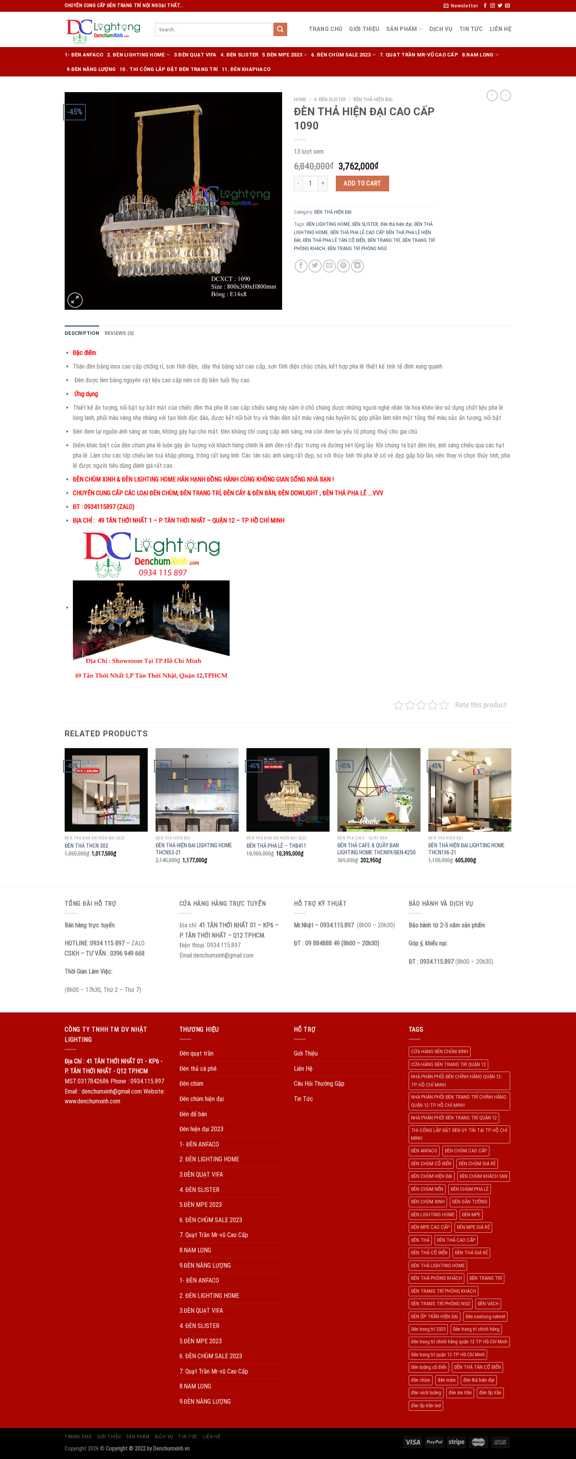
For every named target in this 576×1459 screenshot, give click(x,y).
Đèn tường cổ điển (429, 1367)
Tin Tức (471, 29)
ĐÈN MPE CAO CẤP (430, 1227)
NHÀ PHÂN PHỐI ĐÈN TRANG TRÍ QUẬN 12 (454, 1118)
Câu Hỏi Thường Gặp (319, 1083)
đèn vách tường (426, 1392)
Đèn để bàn (193, 1114)
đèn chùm (420, 1380)
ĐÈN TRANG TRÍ (384, 240)
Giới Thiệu (364, 29)
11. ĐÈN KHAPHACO (246, 69)
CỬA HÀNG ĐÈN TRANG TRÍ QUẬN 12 (448, 1064)
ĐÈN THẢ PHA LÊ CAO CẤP (357, 232)
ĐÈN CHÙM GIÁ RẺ (477, 1163)
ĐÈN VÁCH (488, 1303)
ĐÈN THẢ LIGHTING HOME (438, 1265)
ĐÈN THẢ (420, 1240)
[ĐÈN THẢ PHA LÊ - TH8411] (288, 789)
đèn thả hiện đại (396, 224)
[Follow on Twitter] (500, 6)
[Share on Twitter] (315, 266)
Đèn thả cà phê (198, 1068)
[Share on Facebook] (301, 266)
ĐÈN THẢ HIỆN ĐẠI (373, 99)
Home (300, 99)
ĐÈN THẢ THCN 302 (86, 846)
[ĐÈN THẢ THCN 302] (106, 789)
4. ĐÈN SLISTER (240, 55)
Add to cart (362, 183)
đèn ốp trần (490, 1392)
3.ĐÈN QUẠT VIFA (195, 55)
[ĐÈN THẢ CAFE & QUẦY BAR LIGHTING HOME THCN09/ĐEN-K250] (378, 789)
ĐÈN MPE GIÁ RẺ (473, 1227)
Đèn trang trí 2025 (428, 1329)
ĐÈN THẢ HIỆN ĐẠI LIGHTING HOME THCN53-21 (194, 849)
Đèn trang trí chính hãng (476, 1329)
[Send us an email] (507, 6)
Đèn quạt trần (196, 1053)
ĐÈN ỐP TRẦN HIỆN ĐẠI (434, 1316)
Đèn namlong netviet (485, 1316)
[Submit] (280, 29)
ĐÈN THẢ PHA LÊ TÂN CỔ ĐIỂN (334, 240)
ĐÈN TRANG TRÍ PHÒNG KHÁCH (443, 1291)
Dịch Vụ (440, 29)
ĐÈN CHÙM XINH (428, 1202)
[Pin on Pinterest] (343, 266)
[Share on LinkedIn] (357, 266)
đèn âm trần (460, 1392)
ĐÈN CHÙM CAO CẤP (466, 1151)
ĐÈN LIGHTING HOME (328, 224)
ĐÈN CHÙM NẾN (427, 1189)
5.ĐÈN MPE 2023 (282, 55)
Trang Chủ (325, 29)
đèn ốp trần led (426, 1405)
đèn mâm (447, 1380)
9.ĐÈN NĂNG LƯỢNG (91, 69)
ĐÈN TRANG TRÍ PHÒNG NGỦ (357, 248)
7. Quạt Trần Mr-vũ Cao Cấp (419, 55)
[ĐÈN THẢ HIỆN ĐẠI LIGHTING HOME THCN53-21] (197, 789)
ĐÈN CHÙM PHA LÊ (470, 1189)
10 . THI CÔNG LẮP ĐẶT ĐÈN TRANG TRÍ (169, 69)
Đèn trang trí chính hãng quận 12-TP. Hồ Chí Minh (459, 1342)
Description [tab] (82, 333)
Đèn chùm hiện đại (201, 1099)
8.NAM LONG (478, 55)
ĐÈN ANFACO (424, 1151)
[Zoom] (75, 300)
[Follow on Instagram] (492, 6)
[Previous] (65, 816)
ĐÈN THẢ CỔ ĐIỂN (429, 1253)
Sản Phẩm (401, 29)
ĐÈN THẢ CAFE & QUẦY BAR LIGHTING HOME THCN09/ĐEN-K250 (376, 849)
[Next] (511, 816)
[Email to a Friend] (329, 266)
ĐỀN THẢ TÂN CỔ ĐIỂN (477, 1367)
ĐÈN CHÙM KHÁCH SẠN (483, 1176)
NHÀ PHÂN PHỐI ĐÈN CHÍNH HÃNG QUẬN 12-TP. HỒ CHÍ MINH (456, 1080)
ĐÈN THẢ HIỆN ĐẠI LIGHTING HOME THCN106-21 (466, 849)
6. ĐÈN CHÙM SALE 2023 (340, 55)
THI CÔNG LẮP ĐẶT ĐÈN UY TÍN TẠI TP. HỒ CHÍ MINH (459, 1134)
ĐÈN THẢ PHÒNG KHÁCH (436, 1278)
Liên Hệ (500, 29)
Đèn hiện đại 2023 (201, 1129)
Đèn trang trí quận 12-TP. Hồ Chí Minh (448, 1354)
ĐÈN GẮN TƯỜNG (469, 1202)
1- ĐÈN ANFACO (84, 55)
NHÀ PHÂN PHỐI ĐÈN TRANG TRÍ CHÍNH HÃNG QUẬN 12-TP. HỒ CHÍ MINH (458, 1101)
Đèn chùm (191, 1083)
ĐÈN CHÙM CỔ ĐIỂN (431, 1163)
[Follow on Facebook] (485, 6)
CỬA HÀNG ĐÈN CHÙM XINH (439, 1051)
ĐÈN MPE (471, 1214)
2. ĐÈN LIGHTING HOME (136, 55)
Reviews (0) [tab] (119, 333)
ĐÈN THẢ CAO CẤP (456, 1240)
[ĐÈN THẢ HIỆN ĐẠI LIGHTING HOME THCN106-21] (469, 789)
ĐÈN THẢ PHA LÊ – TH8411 (276, 846)
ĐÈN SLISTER (365, 224)
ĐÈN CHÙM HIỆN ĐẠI (431, 1176)
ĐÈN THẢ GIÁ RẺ (471, 1253)
